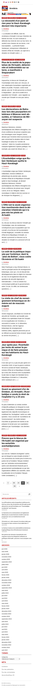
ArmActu (13, 8)
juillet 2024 (5, 593)
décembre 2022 (6, 642)
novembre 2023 (6, 613)
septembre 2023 (7, 619)
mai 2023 (4, 629)
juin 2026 (4, 549)
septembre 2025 (7, 562)
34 (14, 486)
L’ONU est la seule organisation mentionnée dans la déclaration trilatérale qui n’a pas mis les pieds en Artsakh (16, 210)
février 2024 (5, 606)
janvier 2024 (5, 608)
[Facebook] (16, 2)
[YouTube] (18, 2)
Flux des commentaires (8, 672)
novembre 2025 (6, 556)
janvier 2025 (5, 577)
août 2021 (5, 650)
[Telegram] (14, 2)
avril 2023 (5, 632)
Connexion (5, 666)
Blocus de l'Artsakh (8, 59)
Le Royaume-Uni (25, 386)
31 (18, 483)
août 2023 (5, 621)
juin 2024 (4, 595)
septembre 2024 (7, 588)
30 (14, 483)
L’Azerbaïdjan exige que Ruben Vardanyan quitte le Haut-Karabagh (16, 161)
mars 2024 (5, 603)
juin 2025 (4, 567)
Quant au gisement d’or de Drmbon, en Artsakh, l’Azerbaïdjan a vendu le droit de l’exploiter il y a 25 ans (16, 393)
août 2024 (5, 590)
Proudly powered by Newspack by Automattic (13, 685)
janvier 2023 (5, 639)
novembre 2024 (6, 582)
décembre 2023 (6, 611)
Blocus (10, 248)
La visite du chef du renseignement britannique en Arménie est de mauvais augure (16, 302)
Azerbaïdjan (11, 18)
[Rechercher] (29, 494)
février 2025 (5, 575)
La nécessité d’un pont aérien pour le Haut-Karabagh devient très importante (16, 23)
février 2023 (5, 637)
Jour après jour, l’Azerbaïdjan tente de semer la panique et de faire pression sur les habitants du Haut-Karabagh (16, 350)
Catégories (5, 657)
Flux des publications (8, 669)
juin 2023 (4, 626)
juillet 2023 (5, 624)
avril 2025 (5, 569)
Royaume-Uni (17, 248)
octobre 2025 (6, 559)
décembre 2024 (6, 580)
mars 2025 (5, 572)
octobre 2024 (6, 585)
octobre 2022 (6, 647)
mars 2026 (5, 551)
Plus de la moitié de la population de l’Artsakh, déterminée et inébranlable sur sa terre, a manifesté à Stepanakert (16, 67)
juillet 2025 (5, 564)
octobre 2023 (6, 616)
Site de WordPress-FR (8, 675)
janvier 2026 (5, 554)
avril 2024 (5, 601)
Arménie (4, 18)
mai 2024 (4, 598)
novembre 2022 (6, 645)
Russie (18, 106)
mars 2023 (5, 634)
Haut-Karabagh (21, 18)
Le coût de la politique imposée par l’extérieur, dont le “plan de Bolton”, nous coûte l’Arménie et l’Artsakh (16, 255)
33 (27, 483)
